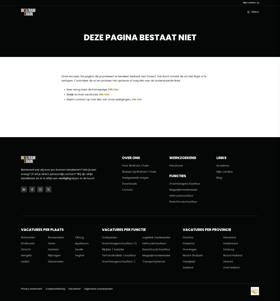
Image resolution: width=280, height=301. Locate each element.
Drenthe (188, 237)
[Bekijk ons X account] (48, 189)
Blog (219, 178)
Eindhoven (28, 243)
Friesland (188, 243)
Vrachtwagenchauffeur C (119, 261)
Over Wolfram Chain (135, 165)
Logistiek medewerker (156, 237)
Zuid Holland (231, 267)
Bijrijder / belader (113, 249)
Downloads (129, 184)
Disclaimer (75, 289)
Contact (127, 190)
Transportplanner (153, 261)
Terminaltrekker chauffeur (119, 255)
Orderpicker (109, 237)
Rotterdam (28, 237)
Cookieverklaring (55, 289)
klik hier (113, 89)
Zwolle (79, 249)
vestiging (65, 178)
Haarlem (53, 249)
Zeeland (188, 267)
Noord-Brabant (193, 255)
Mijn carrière (249, 3)
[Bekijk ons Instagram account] (40, 189)
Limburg (228, 249)
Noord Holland (232, 255)
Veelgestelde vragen (135, 178)
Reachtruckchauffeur (183, 202)
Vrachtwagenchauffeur (184, 184)
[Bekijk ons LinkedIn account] (24, 189)
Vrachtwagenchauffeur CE (119, 243)
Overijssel (189, 261)
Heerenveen (56, 261)
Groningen (190, 249)
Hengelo (26, 255)
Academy (222, 165)
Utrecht (26, 249)
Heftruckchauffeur (181, 196)
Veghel (79, 255)
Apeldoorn (82, 243)
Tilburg (79, 237)
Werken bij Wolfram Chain (139, 172)
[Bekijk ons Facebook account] (32, 189)
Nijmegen (54, 255)
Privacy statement (31, 289)
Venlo (51, 243)
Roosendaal (56, 237)
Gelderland (230, 243)
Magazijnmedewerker (183, 190)
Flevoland (229, 237)
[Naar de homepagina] (28, 12)
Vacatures (176, 165)
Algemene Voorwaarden (98, 289)
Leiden (25, 261)
